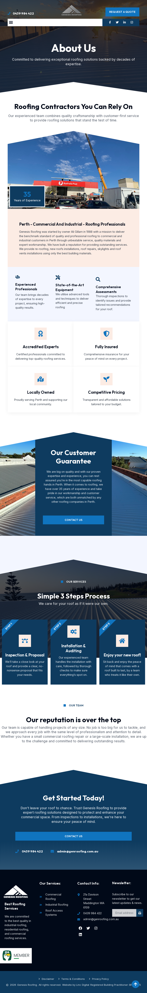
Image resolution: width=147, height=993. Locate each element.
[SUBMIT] (139, 913)
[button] (11, 22)
